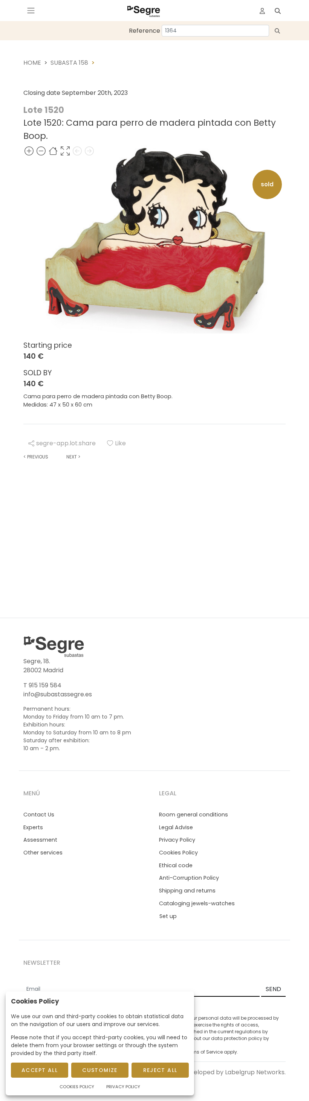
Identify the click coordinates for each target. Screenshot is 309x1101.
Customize (100, 1070)
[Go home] (53, 151)
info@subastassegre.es (57, 694)
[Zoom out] (41, 151)
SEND (273, 989)
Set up (168, 916)
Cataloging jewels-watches (197, 903)
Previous (35, 457)
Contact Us (38, 814)
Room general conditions (193, 814)
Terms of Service (204, 1052)
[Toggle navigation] (30, 11)
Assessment (40, 840)
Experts (33, 827)
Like (120, 443)
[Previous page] (77, 151)
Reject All (160, 1070)
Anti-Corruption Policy (189, 878)
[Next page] (89, 151)
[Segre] (143, 10)
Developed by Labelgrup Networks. (234, 1072)
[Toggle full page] (65, 151)
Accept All (39, 1070)
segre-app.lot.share (66, 443)
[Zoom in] (29, 151)
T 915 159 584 (42, 685)
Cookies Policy (178, 852)
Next (73, 457)
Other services (43, 852)
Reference (144, 30)
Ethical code (176, 865)
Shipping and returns (187, 890)
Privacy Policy (177, 840)
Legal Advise (176, 827)
